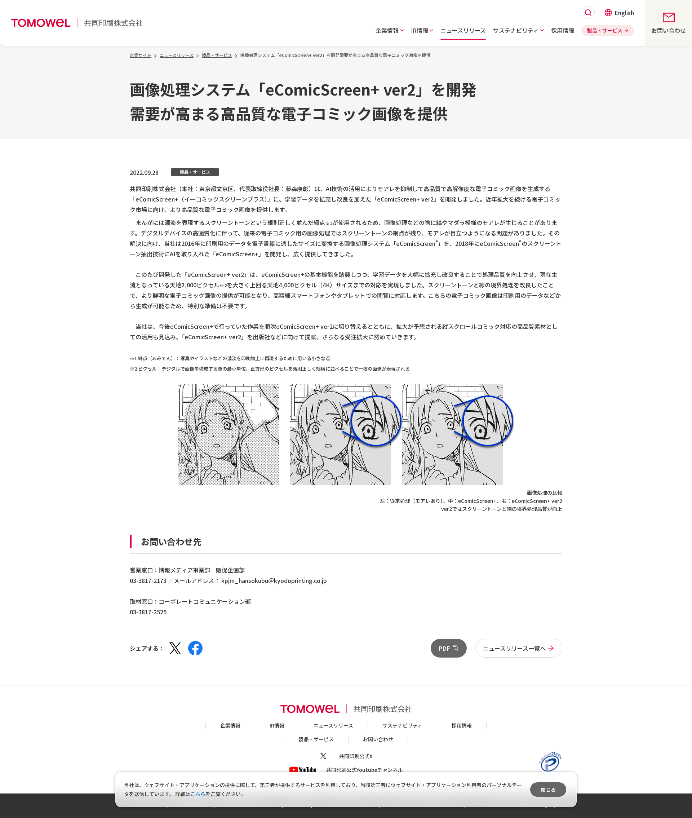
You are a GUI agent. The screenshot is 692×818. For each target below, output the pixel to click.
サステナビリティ (402, 725)
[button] (389, 30)
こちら (197, 793)
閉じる (548, 789)
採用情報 (462, 725)
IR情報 (277, 725)
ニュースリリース (333, 725)
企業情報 (230, 725)
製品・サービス (316, 739)
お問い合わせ (378, 739)
